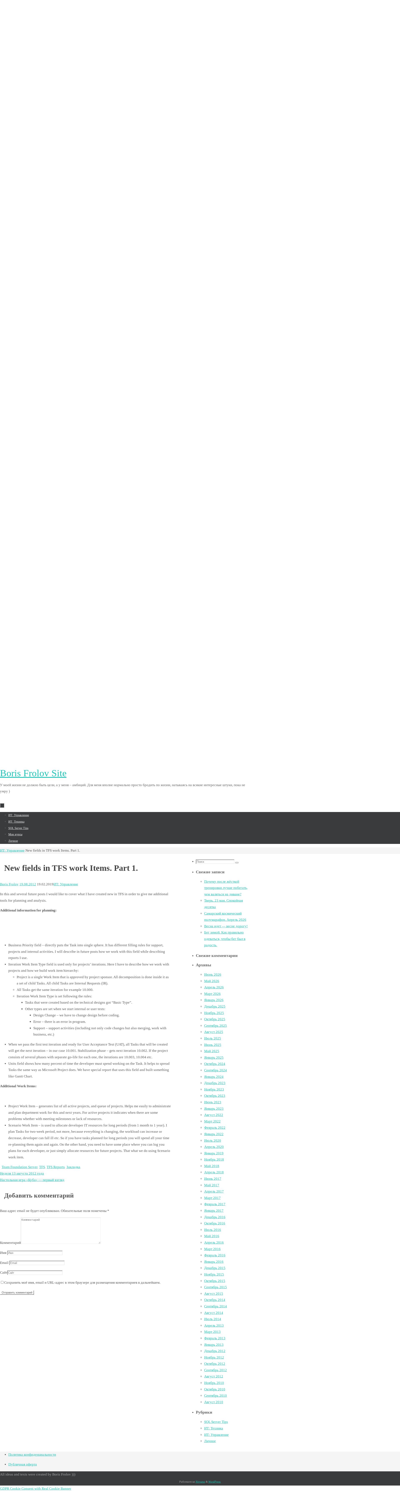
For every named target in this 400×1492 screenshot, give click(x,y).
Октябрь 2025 (214, 1019)
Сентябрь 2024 (215, 1070)
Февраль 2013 (214, 1338)
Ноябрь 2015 (214, 1274)
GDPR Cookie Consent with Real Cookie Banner (35, 1489)
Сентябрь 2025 (215, 1026)
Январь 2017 (214, 1211)
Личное (210, 1441)
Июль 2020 (212, 1141)
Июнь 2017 (212, 1179)
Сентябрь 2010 (215, 1396)
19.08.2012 (27, 884)
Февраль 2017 (214, 1204)
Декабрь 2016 (214, 1217)
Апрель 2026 (214, 987)
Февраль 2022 (214, 1128)
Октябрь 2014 (214, 1300)
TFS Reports (56, 1167)
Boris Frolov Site (33, 773)
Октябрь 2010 (214, 1389)
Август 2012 (213, 1376)
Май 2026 (211, 981)
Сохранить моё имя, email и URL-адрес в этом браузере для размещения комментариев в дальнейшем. (82, 1283)
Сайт (3, 1273)
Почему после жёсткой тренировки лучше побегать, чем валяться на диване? (226, 888)
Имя (3, 1253)
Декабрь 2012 (214, 1351)
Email (4, 1263)
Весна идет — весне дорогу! (226, 926)
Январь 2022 (214, 1134)
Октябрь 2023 (214, 1096)
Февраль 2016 (214, 1255)
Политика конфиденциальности (32, 1455)
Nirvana (200, 1481)
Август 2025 (213, 1032)
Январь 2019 (214, 1153)
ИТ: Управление (12, 850)
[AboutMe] (125, 249)
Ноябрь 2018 (214, 1159)
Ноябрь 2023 (214, 1089)
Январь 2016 (214, 1262)
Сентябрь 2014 (215, 1306)
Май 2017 (211, 1185)
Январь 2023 (214, 1109)
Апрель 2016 (214, 1242)
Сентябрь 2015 (215, 1287)
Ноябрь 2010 (214, 1383)
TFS (42, 1167)
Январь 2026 (214, 1000)
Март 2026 (212, 994)
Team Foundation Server (20, 1167)
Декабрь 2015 (214, 1268)
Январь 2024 (214, 1077)
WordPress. (214, 1481)
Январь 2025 (214, 1058)
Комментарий (10, 1243)
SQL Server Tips (216, 1422)
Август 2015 (213, 1294)
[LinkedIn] (125, 502)
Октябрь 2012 (214, 1364)
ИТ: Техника (213, 1428)
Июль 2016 (212, 1230)
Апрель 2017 (214, 1191)
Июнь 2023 (212, 1102)
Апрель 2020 (214, 1147)
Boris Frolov (9, 884)
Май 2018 (211, 1166)
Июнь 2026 (212, 975)
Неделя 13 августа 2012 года (22, 1173)
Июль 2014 (212, 1319)
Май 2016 (211, 1236)
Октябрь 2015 (214, 1281)
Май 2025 (211, 1051)
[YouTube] (125, 754)
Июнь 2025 (212, 1045)
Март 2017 (212, 1198)
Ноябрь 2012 (214, 1357)
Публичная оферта (22, 1464)
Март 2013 (212, 1332)
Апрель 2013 (214, 1325)
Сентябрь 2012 (215, 1370)
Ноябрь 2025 (214, 1013)
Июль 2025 (212, 1038)
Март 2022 (212, 1121)
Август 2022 (213, 1115)
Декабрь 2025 (214, 1006)
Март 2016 (212, 1249)
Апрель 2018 (214, 1172)
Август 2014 (213, 1313)
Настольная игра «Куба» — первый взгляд (32, 1180)
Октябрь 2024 (214, 1064)
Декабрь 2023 (214, 1083)
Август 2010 (213, 1402)
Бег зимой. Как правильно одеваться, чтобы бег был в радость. (224, 938)
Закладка (73, 1167)
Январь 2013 (214, 1345)
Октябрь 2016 (214, 1223)
